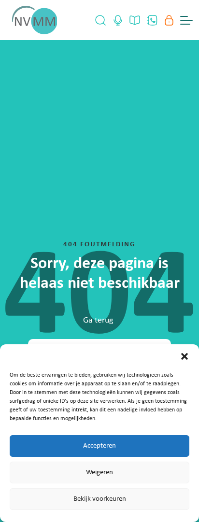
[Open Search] (100, 20)
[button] (184, 356)
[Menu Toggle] (186, 20)
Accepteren (99, 446)
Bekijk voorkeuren (99, 499)
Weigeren (99, 472)
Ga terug (98, 320)
